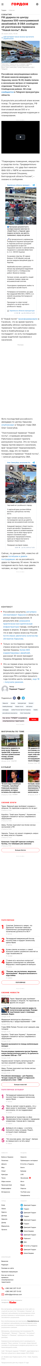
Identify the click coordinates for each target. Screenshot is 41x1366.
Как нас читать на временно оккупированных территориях (7, 1278)
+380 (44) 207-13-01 (13, 1288)
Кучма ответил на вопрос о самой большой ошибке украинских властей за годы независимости (22, 951)
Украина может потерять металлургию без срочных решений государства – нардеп (18, 1062)
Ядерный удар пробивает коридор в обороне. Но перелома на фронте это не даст (19, 807)
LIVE (21, 1174)
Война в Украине (7, 1157)
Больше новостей (20, 1084)
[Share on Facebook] (14, 698)
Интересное (5, 1192)
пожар (13, 703)
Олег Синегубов (25, 713)
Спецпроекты (25, 1195)
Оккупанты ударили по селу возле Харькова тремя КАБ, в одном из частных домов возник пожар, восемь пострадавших (10, 753)
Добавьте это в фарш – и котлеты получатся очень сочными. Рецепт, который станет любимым (19, 1130)
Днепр (3, 1222)
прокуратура (22, 703)
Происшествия (6, 1185)
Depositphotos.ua (33, 1321)
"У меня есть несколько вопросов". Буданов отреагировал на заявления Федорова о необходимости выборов (21, 962)
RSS (25, 1242)
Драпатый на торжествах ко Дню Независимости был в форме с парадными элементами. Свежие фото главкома (22, 1119)
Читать (33, 719)
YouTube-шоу (25, 1192)
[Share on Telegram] (23, 698)
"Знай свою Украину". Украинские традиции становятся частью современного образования (18, 816)
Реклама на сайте (7, 1268)
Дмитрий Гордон (30, 1205)
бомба (36, 709)
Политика (4, 1160)
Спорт (3, 1171)
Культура (4, 1174)
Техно (3, 1178)
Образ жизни (6, 1181)
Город (3, 1201)
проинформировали (28, 319)
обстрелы (29, 706)
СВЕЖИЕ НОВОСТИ (10, 993)
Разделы (23, 1153)
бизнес (31, 703)
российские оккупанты (10, 713)
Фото (22, 1181)
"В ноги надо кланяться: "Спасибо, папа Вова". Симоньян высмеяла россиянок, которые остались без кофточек (11, 788)
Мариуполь (5, 1226)
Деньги (4, 1164)
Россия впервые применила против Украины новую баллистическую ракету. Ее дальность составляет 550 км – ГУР (19, 1053)
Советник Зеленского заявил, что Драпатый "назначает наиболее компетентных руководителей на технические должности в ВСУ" (19, 928)
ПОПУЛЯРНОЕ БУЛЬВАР (12, 1090)
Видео (22, 1185)
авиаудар (5, 709)
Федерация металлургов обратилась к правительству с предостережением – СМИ (18, 1020)
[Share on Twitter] (18, 698)
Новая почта (19, 706)
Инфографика (6, 1188)
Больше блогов (20, 850)
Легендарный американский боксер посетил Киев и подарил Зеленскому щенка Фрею (20, 940)
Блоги (22, 1167)
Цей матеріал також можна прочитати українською (18, 38)
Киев (3, 1205)
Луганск (4, 1229)
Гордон (3, 10)
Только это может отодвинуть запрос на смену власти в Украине (19, 834)
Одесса (4, 1212)
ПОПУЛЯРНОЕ (7, 920)
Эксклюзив (24, 1178)
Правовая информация (9, 1271)
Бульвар (6, 767)
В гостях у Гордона (27, 1164)
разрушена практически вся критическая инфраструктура (17, 624)
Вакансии (4, 1261)
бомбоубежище (7, 706)
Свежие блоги (8, 803)
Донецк (4, 1215)
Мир (2, 1167)
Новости (4, 1153)
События (12, 10)
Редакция (4, 1264)
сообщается (7, 92)
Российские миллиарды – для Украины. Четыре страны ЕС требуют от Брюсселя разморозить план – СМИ (17, 1078)
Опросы (23, 1188)
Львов (3, 1208)
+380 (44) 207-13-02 (13, 1291)
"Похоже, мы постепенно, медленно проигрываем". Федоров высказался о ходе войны (21, 973)
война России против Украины (21, 709)
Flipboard (27, 1238)
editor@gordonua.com (13, 1294)
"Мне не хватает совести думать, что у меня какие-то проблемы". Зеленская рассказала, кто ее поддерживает (21, 1108)
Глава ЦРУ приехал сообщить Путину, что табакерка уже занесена (17, 843)
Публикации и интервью (29, 1160)
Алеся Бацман (29, 1231)
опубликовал (7, 425)
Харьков (5, 703)
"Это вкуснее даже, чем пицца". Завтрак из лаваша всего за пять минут (22, 1140)
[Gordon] (20, 4)
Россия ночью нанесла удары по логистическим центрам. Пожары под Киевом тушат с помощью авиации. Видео (19, 1011)
